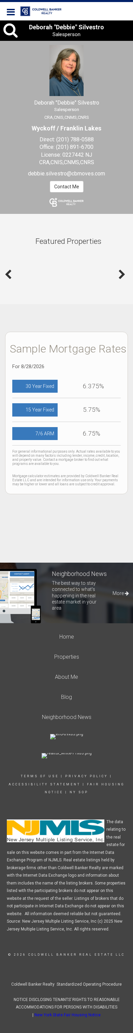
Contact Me (66, 186)
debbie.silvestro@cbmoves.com (66, 173)
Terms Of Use (40, 776)
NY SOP (79, 792)
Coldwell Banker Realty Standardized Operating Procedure (66, 984)
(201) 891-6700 (74, 147)
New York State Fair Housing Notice (67, 1015)
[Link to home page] (44, 11)
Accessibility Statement (44, 784)
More (119, 593)
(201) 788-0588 (75, 139)
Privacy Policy (86, 776)
